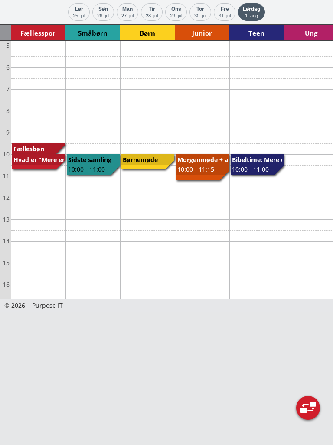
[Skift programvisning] (308, 408)
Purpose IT (47, 305)
